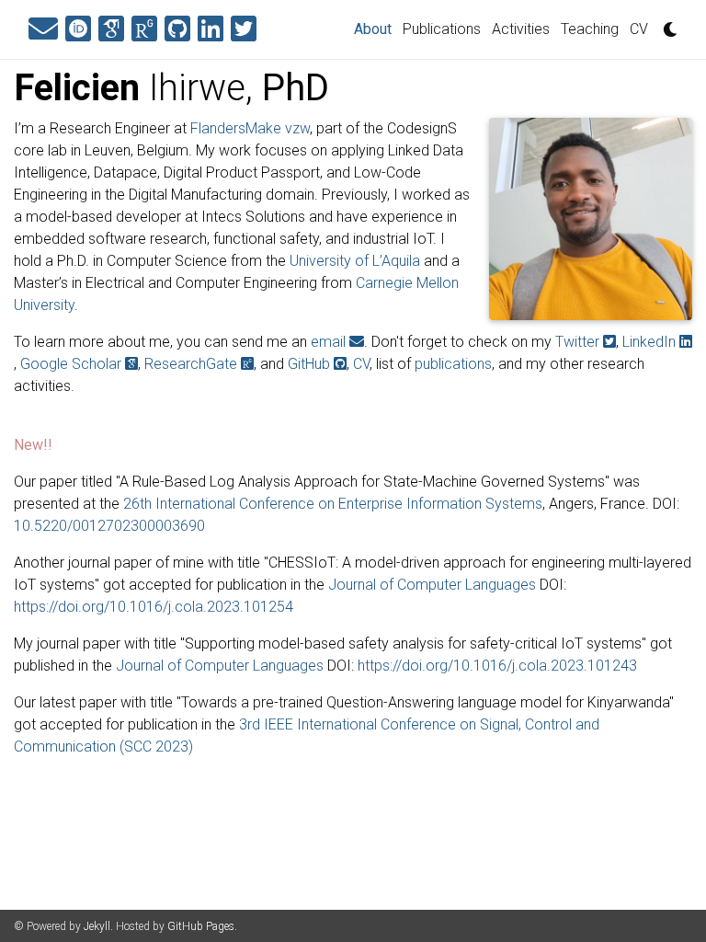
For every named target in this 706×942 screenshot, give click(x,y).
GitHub (311, 364)
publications (453, 364)
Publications (442, 29)
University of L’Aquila (355, 261)
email (330, 341)
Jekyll (97, 926)
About (375, 28)
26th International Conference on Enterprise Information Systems (332, 503)
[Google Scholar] (111, 29)
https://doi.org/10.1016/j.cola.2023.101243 (497, 665)
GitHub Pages (200, 926)
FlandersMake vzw (250, 128)
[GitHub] (177, 29)
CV (639, 29)
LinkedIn (650, 341)
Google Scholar (72, 364)
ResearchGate (192, 364)
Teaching (590, 29)
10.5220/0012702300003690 (109, 525)
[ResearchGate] (144, 29)
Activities (521, 29)
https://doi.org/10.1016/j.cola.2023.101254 (153, 606)
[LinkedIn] (210, 29)
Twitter (579, 341)
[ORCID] (78, 29)
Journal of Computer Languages (432, 584)
